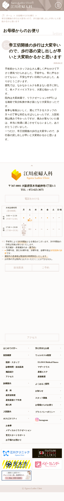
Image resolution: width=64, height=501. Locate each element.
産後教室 (42, 376)
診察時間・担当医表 (14, 367)
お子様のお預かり (13, 440)
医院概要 (7, 355)
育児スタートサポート (15, 435)
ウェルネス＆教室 (43, 355)
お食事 (9, 425)
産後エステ (43, 372)
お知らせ (39, 391)
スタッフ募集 (41, 398)
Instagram (43, 420)
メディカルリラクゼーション (18, 430)
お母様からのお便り (44, 405)
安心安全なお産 (42, 348)
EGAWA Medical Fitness (48, 362)
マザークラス (44, 367)
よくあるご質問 (42, 384)
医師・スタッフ (13, 362)
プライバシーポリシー (45, 412)
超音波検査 (11, 395)
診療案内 (7, 383)
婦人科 (9, 405)
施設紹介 (10, 372)
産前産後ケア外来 (13, 400)
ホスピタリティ (10, 418)
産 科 (9, 390)
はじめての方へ (10, 348)
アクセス (10, 376)
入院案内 (7, 411)
